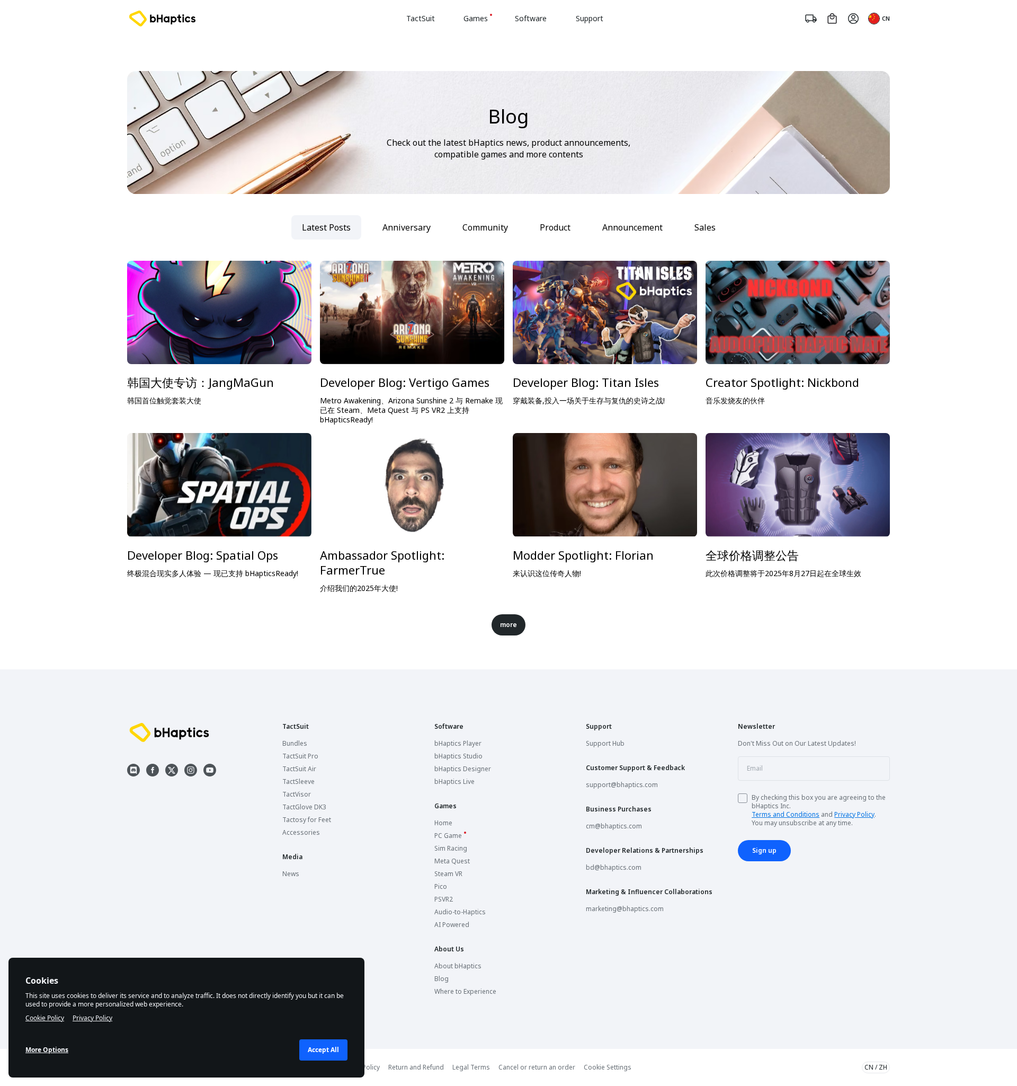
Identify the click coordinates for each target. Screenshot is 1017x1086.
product (555, 227)
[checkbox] (742, 798)
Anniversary (406, 227)
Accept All (323, 1049)
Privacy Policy (854, 814)
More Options (46, 1049)
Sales (705, 227)
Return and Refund (416, 1067)
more (508, 624)
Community (485, 227)
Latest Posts (326, 227)
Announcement (632, 227)
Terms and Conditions (785, 814)
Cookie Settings (607, 1067)
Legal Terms (471, 1067)
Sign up (764, 850)
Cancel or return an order (536, 1067)
